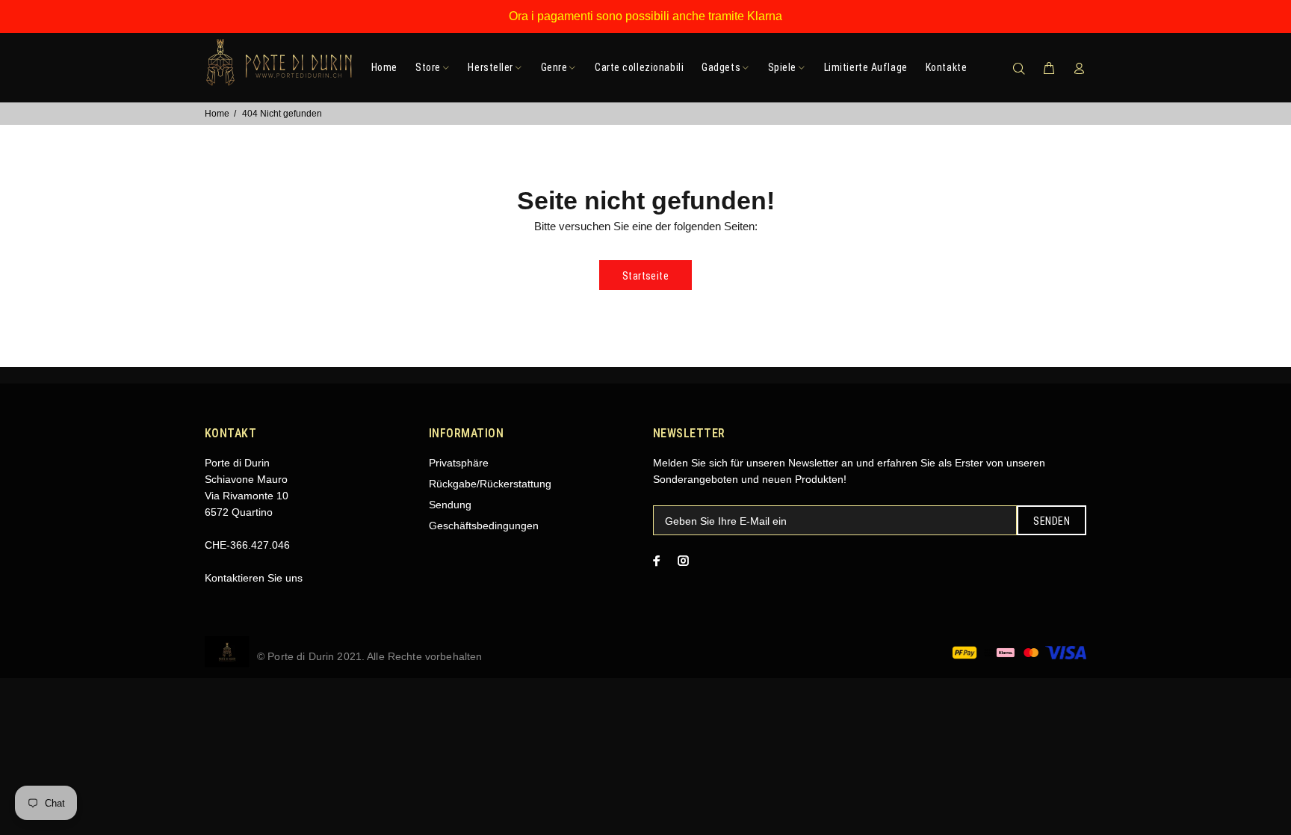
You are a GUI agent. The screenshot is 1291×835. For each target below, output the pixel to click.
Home (217, 113)
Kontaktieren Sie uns (254, 578)
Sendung (450, 505)
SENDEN (1051, 521)
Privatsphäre (459, 463)
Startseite (645, 276)
